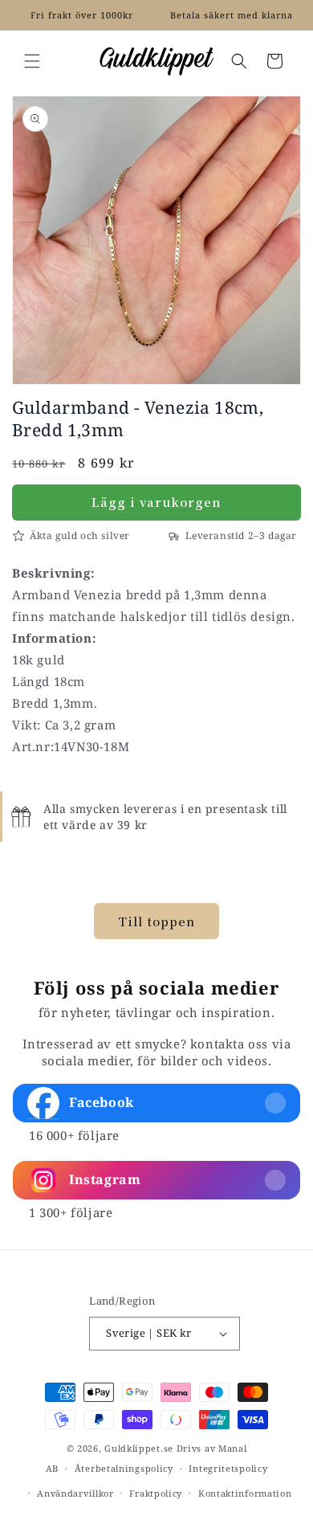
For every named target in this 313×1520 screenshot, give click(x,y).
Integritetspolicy (228, 1468)
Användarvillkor (75, 1493)
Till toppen (156, 921)
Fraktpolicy (155, 1493)
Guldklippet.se (138, 1448)
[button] (32, 61)
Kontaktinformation (245, 1493)
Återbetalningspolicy (124, 1468)
